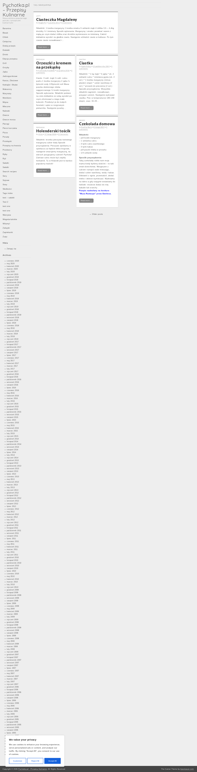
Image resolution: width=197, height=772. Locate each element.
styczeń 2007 (12, 684)
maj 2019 (11, 296)
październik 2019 (14, 282)
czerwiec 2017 (13, 358)
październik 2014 (14, 444)
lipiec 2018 (11, 323)
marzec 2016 (12, 398)
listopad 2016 (12, 377)
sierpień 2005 (12, 730)
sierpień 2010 (12, 568)
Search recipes (10, 171)
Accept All (52, 761)
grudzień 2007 (13, 655)
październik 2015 (14, 412)
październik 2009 (14, 595)
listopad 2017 (12, 344)
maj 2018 (11, 328)
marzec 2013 (12, 485)
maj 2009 (11, 609)
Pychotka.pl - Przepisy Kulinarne (32, 769)
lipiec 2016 (11, 388)
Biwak (5, 33)
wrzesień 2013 (13, 469)
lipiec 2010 (11, 571)
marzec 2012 (12, 517)
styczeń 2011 (12, 555)
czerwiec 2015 (13, 423)
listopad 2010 (12, 560)
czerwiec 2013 (13, 477)
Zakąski (6, 228)
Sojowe (6, 180)
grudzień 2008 (13, 622)
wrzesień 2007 (13, 663)
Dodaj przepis (9, 46)
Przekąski (7, 141)
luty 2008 (11, 649)
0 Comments (67, 23)
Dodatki (6, 50)
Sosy (5, 184)
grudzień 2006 (13, 687)
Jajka (5, 72)
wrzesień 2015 (13, 415)
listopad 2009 (12, 593)
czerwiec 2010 (13, 574)
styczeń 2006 (12, 717)
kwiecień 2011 (13, 547)
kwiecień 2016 (13, 396)
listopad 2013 (12, 463)
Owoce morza (9, 119)
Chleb (5, 37)
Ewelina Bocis (86, 127)
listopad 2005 (12, 722)
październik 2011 (14, 531)
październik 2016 (14, 380)
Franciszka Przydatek (46, 70)
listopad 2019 (12, 280)
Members (7, 98)
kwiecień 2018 (13, 331)
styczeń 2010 (12, 587)
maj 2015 (11, 425)
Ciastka (82, 59)
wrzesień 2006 (13, 695)
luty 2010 (11, 584)
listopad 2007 (12, 657)
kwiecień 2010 (13, 579)
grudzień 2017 (13, 342)
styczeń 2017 (12, 371)
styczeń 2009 (12, 620)
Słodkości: (7, 189)
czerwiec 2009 (13, 606)
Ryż (4, 158)
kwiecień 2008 (13, 644)
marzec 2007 (12, 679)
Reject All (35, 761)
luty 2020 (11, 272)
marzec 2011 (12, 549)
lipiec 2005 (11, 733)
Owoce (6, 115)
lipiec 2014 (11, 452)
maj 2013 (11, 479)
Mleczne (6, 106)
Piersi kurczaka (10, 128)
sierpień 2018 (12, 320)
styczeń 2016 (12, 404)
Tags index (8, 193)
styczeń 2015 (12, 436)
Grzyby (6, 67)
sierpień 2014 (12, 450)
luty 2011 (10, 552)
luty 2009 (11, 617)
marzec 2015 (12, 431)
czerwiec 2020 (13, 261)
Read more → (43, 47)
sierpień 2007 (12, 665)
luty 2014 (11, 455)
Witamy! (6, 224)
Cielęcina (7, 41)
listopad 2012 (12, 495)
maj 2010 (11, 576)
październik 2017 (14, 347)
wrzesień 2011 (13, 533)
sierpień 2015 (12, 417)
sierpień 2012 (12, 504)
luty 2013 (11, 487)
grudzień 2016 (13, 374)
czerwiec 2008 (13, 638)
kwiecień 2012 (13, 514)
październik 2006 (14, 692)
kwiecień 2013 (13, 482)
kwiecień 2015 (13, 428)
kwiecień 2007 (13, 676)
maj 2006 (11, 706)
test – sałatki (9, 198)
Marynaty (7, 93)
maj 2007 (11, 673)
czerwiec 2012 (13, 509)
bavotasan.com (187, 769)
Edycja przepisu (10, 59)
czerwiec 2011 (13, 541)
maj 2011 (10, 544)
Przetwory (7, 150)
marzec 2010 (12, 582)
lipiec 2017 (11, 355)
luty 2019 (11, 304)
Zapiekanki (8, 232)
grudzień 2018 (13, 309)
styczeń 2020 (12, 274)
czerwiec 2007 (13, 671)
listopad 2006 (12, 690)
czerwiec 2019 (13, 293)
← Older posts (96, 214)
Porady (6, 137)
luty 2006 (11, 714)
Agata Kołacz (86, 66)
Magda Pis (42, 23)
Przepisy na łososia (12, 145)
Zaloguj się (11, 249)
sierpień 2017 (12, 353)
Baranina (7, 28)
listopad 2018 (12, 312)
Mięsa (5, 102)
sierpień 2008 (12, 633)
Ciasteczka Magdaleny (56, 19)
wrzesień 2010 (13, 566)
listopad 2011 (12, 528)
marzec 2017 (12, 366)
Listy (38, 16)
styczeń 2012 (12, 523)
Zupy (5, 237)
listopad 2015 (12, 409)
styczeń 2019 (12, 307)
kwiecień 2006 (13, 708)
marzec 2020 (12, 269)
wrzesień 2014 (13, 447)
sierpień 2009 (12, 601)
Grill (5, 63)
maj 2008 (11, 641)
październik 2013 (14, 466)
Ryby (5, 154)
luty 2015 (11, 433)
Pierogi (6, 124)
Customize (17, 761)
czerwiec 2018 (13, 326)
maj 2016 (11, 393)
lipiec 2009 (11, 603)
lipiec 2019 (11, 290)
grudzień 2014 (13, 439)
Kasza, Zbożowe (10, 80)
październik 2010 (14, 563)
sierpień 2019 (12, 288)
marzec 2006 (12, 711)
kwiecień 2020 (13, 266)
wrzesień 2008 (13, 630)
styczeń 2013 (12, 490)
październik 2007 (14, 660)
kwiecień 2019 (13, 299)
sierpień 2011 (12, 536)
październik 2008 (14, 628)
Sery (5, 176)
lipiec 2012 (11, 506)
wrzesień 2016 (13, 382)
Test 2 (5, 202)
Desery (82, 120)
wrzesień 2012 (13, 501)
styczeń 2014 (12, 458)
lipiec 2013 (11, 474)
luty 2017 (11, 369)
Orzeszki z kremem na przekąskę (53, 65)
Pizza (5, 132)
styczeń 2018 (12, 339)
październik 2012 (14, 498)
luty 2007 (11, 682)
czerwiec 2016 (13, 390)
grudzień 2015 (13, 407)
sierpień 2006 (12, 698)
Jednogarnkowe (10, 76)
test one (6, 206)
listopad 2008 (12, 625)
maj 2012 (11, 512)
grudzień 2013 (13, 460)
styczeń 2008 (12, 652)
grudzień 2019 (13, 277)
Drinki (5, 54)
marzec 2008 (12, 646)
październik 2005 (14, 725)
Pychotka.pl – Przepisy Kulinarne (16, 10)
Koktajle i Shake (10, 85)
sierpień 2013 (12, 471)
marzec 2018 (12, 334)
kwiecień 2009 (13, 611)
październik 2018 (14, 315)
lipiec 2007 (11, 668)
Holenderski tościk (53, 131)
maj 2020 (11, 264)
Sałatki (6, 163)
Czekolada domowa (97, 123)
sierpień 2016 (12, 385)
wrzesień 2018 (13, 318)
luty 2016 (11, 401)
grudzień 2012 (13, 493)
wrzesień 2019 (13, 285)
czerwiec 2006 (13, 703)
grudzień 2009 (13, 590)
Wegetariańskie (10, 219)
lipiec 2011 (11, 539)
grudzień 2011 (13, 525)
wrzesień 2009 (13, 598)
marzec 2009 (12, 614)
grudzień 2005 (13, 719)
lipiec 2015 (11, 420)
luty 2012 (11, 520)
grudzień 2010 (13, 557)
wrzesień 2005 (13, 727)
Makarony (7, 89)
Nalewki (6, 111)
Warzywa (7, 215)
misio (40, 134)
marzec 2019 (12, 301)
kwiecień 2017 (13, 363)
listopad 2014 (12, 442)
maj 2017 (11, 361)
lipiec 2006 (11, 700)
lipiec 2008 (11, 636)
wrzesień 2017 (13, 350)
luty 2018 (11, 336)
